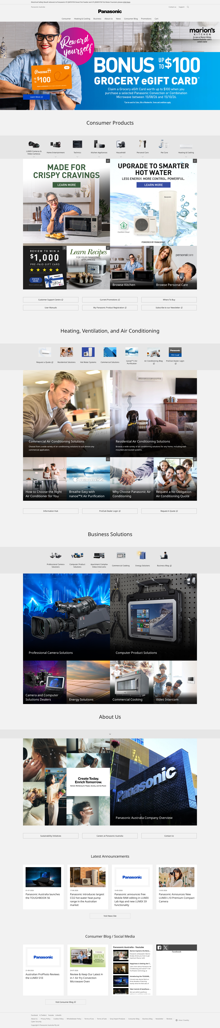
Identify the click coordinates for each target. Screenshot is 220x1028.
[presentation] (159, 948)
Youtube (51, 1015)
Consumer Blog (133, 1019)
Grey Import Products (117, 1019)
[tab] (159, 948)
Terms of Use (89, 1019)
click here (126, 2)
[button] (34, 147)
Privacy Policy (45, 1019)
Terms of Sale (102, 1019)
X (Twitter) (43, 1015)
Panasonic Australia (38, 7)
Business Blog (147, 1019)
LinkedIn (58, 1015)
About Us (34, 1019)
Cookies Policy (58, 1019)
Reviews (169, 1019)
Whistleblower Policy (74, 1019)
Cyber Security (36, 1021)
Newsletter (159, 1019)
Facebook (176, 951)
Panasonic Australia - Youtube (128, 947)
